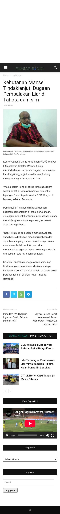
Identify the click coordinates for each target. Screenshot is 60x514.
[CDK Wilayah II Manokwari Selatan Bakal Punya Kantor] (11, 348)
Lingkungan (17, 75)
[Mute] (47, 435)
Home (6, 75)
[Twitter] (14, 294)
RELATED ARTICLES (18, 336)
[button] (5, 67)
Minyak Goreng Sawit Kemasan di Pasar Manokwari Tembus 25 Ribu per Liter (45, 319)
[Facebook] (6, 294)
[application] (30, 423)
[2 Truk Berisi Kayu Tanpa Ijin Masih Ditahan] (11, 379)
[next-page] (10, 391)
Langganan (10, 490)
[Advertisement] (30, 32)
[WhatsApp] (21, 294)
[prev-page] (5, 391)
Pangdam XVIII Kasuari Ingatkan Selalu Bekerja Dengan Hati (15, 317)
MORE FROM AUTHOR (41, 336)
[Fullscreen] (52, 435)
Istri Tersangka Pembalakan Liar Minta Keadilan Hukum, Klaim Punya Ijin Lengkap (38, 364)
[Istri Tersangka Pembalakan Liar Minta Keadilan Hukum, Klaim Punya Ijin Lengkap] (11, 363)
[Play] (7, 435)
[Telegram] (28, 294)
